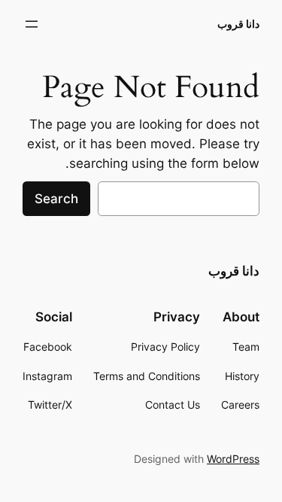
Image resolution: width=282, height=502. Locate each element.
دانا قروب (238, 23)
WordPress (233, 458)
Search (56, 198)
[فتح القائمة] (32, 24)
